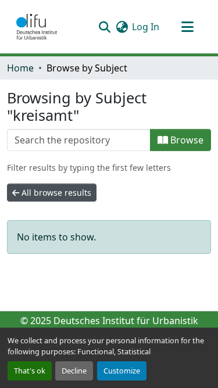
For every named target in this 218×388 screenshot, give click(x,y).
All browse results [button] (55, 192)
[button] (37, 26)
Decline (74, 370)
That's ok (29, 370)
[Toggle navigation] (187, 27)
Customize (121, 370)
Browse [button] (185, 140)
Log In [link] (145, 26)
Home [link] (20, 68)
